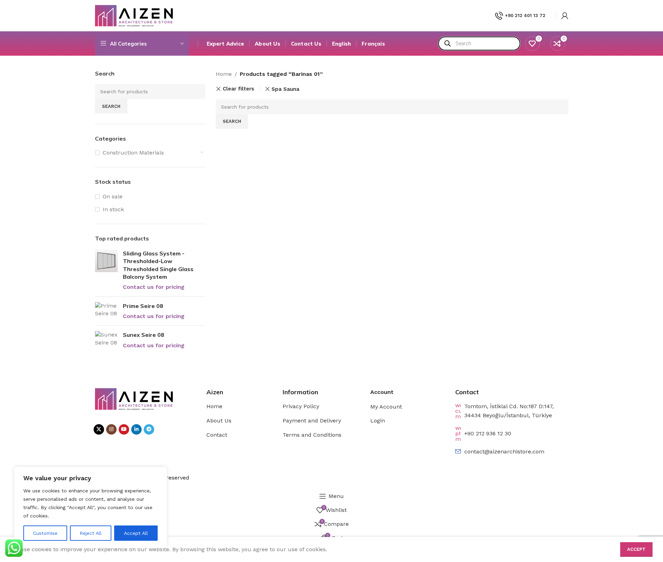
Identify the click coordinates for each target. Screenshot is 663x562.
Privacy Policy (301, 406)
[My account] (565, 16)
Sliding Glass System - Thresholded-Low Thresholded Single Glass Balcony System (158, 265)
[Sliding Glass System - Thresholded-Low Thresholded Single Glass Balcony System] (106, 270)
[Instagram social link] (111, 429)
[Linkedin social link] (136, 429)
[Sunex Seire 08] (106, 340)
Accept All (136, 533)
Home (224, 74)
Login (377, 420)
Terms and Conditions (312, 435)
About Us (218, 420)
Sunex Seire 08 (143, 334)
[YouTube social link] (124, 429)
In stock (113, 209)
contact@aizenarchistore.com (504, 451)
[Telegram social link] (149, 429)
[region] (90, 507)
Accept (636, 549)
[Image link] (134, 398)
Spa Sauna (285, 89)
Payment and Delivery (312, 420)
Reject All (91, 533)
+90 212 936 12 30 (487, 433)
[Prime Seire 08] (106, 311)
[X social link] (99, 429)
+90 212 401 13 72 (525, 15)
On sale (113, 196)
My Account (386, 406)
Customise (45, 533)
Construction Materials (133, 152)
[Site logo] (134, 15)
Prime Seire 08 (143, 305)
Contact (216, 435)
